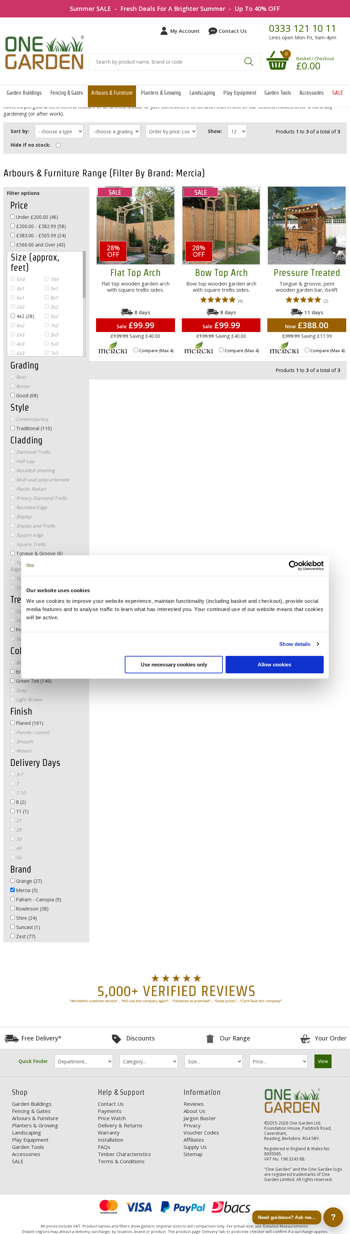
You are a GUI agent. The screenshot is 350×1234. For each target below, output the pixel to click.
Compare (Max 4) (156, 350)
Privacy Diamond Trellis (41, 498)
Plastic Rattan (30, 489)
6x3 (19, 353)
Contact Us (233, 30)
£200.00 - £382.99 (40, 226)
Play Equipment (239, 93)
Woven (23, 750)
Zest (25, 936)
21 (18, 820)
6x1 (19, 297)
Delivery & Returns (120, 1125)
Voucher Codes (201, 1132)
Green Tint (33, 681)
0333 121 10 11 (302, 28)
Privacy (192, 1125)
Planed (29, 723)
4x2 (24, 316)
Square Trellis (30, 544)
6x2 (19, 325)
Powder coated (32, 732)
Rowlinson (32, 908)
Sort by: (20, 131)
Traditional (33, 428)
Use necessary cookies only (174, 664)
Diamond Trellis (32, 452)
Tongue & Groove (39, 553)
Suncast (27, 927)
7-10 (20, 793)
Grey (21, 690)
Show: (215, 131)
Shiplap (23, 516)
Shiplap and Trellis (35, 525)
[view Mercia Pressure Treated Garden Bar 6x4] (306, 225)
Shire (26, 918)
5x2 (53, 316)
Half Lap (24, 461)
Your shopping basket (276, 60)
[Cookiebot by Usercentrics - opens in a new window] (294, 565)
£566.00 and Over (40, 244)
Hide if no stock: (30, 145)
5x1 (53, 288)
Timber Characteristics (124, 1154)
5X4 (20, 279)
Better (22, 386)
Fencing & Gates (66, 93)
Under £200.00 (36, 217)
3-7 (19, 774)
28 (18, 829)
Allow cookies (274, 664)
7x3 (53, 353)
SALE (337, 93)
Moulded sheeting (35, 470)
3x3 (53, 334)
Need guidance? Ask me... (286, 1217)
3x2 (53, 307)
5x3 (53, 344)
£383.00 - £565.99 (40, 235)
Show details (294, 644)
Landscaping (202, 93)
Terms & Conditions (121, 1161)
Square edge (29, 535)
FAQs (104, 1146)
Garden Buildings (24, 93)
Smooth (24, 741)
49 (18, 848)
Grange (28, 881)
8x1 (53, 297)
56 (18, 857)
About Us (194, 1110)
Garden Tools (278, 93)
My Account (185, 30)
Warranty (109, 1132)
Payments (110, 1110)
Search (248, 61)
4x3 (19, 344)
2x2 (19, 307)
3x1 (19, 288)
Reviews (194, 1103)
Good (26, 395)
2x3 (19, 334)
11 (22, 811)
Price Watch (112, 1118)
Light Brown (28, 699)
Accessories (311, 93)
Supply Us (195, 1146)
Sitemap (193, 1154)
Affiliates (194, 1139)
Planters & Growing (161, 93)
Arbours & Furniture (112, 93)
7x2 (53, 325)
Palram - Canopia (38, 899)
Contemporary (31, 419)
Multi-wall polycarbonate (42, 479)
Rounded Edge (31, 507)
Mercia (26, 890)
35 (18, 839)
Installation (110, 1139)
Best (20, 377)
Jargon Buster (200, 1118)
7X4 (53, 279)
